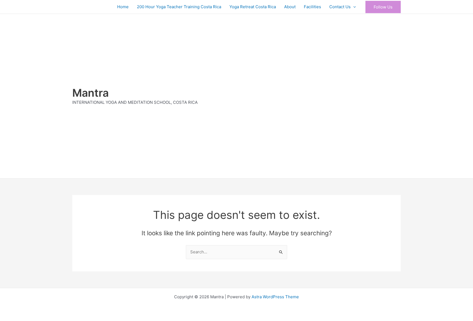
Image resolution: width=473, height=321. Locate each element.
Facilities (312, 6)
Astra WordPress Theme (275, 296)
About (290, 6)
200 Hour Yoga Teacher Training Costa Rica (179, 6)
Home (123, 6)
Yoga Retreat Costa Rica (252, 6)
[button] (353, 7)
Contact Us (340, 6)
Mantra (90, 92)
